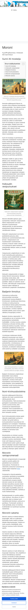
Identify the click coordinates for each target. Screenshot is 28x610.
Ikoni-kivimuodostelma (12, 72)
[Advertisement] (14, 27)
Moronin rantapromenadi (13, 73)
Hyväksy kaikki (14, 598)
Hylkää (14, 606)
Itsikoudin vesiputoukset (12, 68)
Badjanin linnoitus (11, 70)
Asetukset (14, 602)
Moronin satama (10, 75)
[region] (14, 597)
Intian (18, 468)
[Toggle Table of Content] (22, 64)
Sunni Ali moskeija (11, 66)
